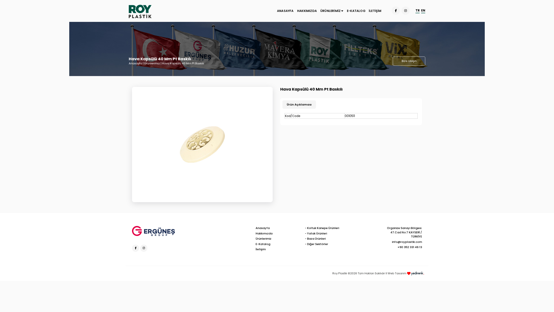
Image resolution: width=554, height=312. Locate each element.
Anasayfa (135, 63)
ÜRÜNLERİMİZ (330, 11)
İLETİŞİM (375, 11)
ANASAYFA (285, 11)
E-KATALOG (356, 11)
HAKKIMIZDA (307, 11)
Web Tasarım (397, 273)
